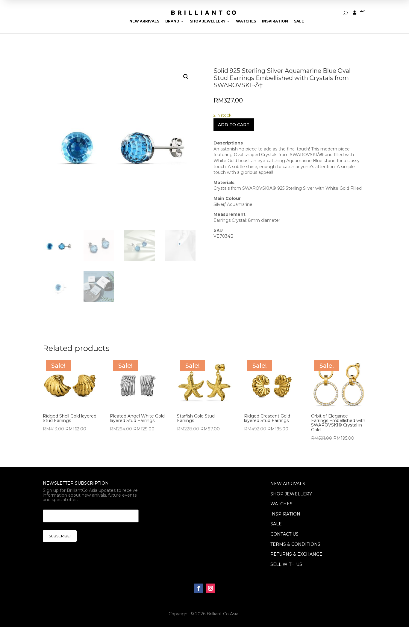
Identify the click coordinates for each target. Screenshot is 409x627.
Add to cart (233, 124)
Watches (246, 21)
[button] (186, 76)
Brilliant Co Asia (222, 614)
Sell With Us (286, 564)
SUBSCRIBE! (60, 536)
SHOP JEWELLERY (291, 494)
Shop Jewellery (210, 21)
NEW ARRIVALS (287, 483)
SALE (276, 524)
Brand (174, 21)
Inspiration (275, 21)
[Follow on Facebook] (198, 588)
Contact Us (284, 534)
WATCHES (281, 504)
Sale (299, 21)
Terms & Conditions (295, 544)
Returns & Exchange (296, 554)
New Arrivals (144, 21)
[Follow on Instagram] (210, 588)
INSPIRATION (285, 514)
